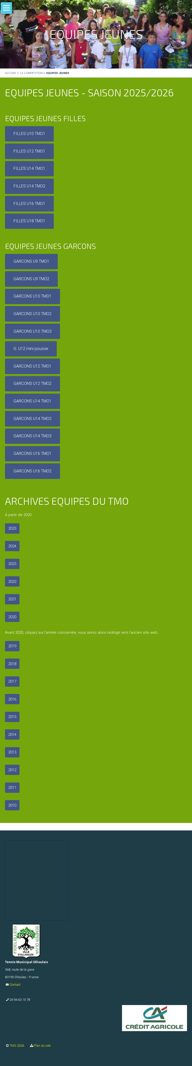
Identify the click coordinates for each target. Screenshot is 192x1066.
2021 (12, 599)
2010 (12, 805)
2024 (12, 546)
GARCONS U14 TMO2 (33, 418)
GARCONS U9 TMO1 (31, 261)
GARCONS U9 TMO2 (31, 278)
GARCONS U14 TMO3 (33, 436)
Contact (15, 984)
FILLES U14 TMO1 (29, 168)
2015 (12, 717)
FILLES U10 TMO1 (29, 133)
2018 (12, 664)
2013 (12, 752)
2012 (12, 770)
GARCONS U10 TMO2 (33, 313)
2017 (12, 681)
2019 (12, 646)
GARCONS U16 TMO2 (33, 471)
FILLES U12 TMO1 (29, 151)
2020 (12, 617)
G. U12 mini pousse (31, 348)
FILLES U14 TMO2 (29, 186)
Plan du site (42, 1045)
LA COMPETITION (31, 73)
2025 (12, 528)
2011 (12, 787)
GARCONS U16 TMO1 (33, 453)
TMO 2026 (17, 1045)
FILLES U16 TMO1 (29, 203)
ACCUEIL (10, 73)
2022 (12, 581)
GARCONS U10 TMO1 (33, 296)
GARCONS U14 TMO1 (33, 401)
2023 (12, 563)
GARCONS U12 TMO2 (33, 383)
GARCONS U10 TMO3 (33, 331)
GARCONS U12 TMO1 (33, 366)
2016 (12, 699)
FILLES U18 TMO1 (29, 221)
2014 (12, 734)
